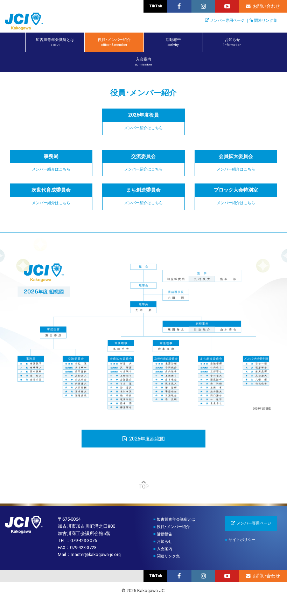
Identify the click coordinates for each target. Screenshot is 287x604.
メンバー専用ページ (227, 20)
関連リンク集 (265, 20)
